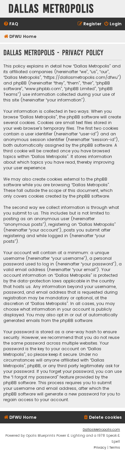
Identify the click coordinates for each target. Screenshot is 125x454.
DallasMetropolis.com (101, 429)
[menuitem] (10, 24)
